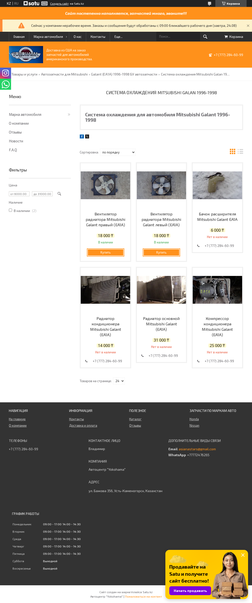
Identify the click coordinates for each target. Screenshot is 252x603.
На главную (17, 419)
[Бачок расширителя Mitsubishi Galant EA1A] (217, 185)
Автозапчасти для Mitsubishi (64, 74)
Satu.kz (148, 592)
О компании (19, 123)
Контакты (98, 37)
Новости (16, 141)
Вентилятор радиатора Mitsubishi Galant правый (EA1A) (105, 219)
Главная (19, 37)
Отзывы (15, 132)
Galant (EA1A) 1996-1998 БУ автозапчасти (124, 74)
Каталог (135, 419)
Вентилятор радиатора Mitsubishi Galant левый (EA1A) (161, 219)
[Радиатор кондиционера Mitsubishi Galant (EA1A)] (105, 290)
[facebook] (82, 137)
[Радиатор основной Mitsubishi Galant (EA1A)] (161, 290)
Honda (194, 419)
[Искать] (205, 37)
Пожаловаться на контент (143, 596)
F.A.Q (13, 150)
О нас (77, 37)
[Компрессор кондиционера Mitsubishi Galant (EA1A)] (217, 290)
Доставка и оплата (83, 425)
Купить (105, 252)
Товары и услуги (24, 74)
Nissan (194, 425)
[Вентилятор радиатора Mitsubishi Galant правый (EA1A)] (105, 185)
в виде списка (240, 152)
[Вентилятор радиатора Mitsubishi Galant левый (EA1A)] (161, 185)
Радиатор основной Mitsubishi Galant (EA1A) (161, 324)
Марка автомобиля (48, 37)
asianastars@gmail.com (197, 449)
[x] (87, 137)
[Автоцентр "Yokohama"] (26, 62)
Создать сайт (59, 3)
